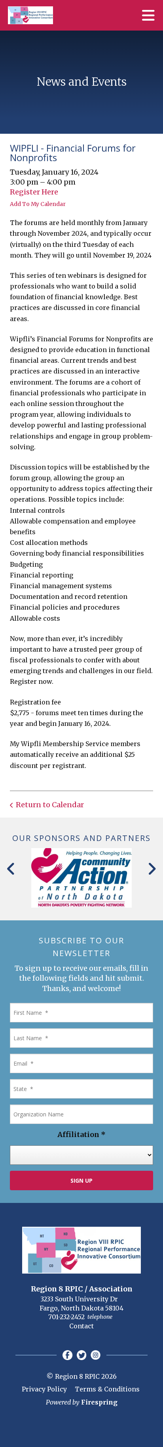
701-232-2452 (66, 1317)
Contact (81, 1326)
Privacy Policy (44, 1389)
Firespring (99, 1402)
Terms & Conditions (107, 1389)
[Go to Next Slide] (152, 869)
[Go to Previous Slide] (11, 869)
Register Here (34, 191)
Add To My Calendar (38, 204)
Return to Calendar (50, 804)
